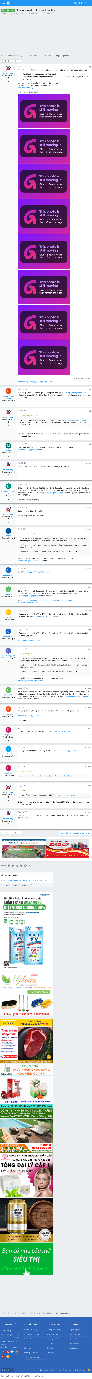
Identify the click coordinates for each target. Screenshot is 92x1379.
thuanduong (7, 14)
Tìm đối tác (28, 1339)
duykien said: (25, 771)
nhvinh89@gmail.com (42, 616)
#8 (90, 529)
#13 (89, 649)
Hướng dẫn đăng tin (54, 1330)
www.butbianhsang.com (27, 88)
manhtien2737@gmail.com (28, 450)
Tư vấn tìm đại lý (30, 1330)
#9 (90, 569)
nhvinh (8, 617)
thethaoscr (39, 880)
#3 (90, 411)
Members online (11, 875)
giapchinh (8, 695)
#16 (89, 728)
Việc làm (27, 1343)
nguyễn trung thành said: (29, 416)
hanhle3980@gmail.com (27, 561)
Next (17, 61)
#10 (89, 588)
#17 (89, 747)
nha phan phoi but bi (47, 14)
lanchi (8, 594)
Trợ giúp (50, 1348)
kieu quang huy (8, 656)
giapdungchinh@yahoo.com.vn (77, 696)
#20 (89, 812)
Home (81, 1370)
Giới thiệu (51, 1343)
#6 (90, 485)
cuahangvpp (8, 575)
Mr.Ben (8, 450)
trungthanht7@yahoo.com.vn (77, 393)
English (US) (8, 1370)
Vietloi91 (8, 754)
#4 (90, 444)
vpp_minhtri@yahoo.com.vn (39, 572)
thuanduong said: (26, 534)
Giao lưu (27, 1348)
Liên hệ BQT (51, 1353)
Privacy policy (68, 1370)
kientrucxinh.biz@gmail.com (29, 715)
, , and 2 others (37, 382)
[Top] (86, 1370)
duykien (8, 735)
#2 (90, 389)
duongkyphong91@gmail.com (65, 750)
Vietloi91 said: (25, 790)
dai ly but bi (33, 14)
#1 (90, 67)
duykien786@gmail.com (64, 731)
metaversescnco (16, 880)
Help (76, 1370)
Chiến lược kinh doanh (32, 1357)
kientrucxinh (8, 714)
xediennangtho (28, 880)
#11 (89, 611)
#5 (90, 463)
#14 (89, 688)
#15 (89, 708)
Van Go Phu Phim (76, 1339)
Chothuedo (74, 1348)
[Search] (85, 3)
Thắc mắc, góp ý (53, 1334)
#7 (90, 508)
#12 (89, 630)
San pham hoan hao (77, 1334)
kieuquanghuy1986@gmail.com (30, 680)
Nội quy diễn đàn (53, 1339)
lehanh (8, 536)
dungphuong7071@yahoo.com (51, 493)
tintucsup (48, 880)
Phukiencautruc (75, 1343)
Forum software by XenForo (22, 1376)
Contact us (44, 1370)
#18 (89, 767)
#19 (89, 786)
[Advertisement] (46, 34)
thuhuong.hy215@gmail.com (29, 596)
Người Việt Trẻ (75, 1330)
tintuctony (5, 880)
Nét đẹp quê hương (31, 1353)
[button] (3, 3)
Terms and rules (56, 1370)
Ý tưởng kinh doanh (31, 1334)
